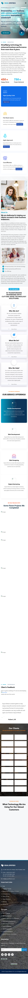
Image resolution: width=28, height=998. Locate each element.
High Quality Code (9, 95)
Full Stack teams (8, 118)
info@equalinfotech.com (9, 879)
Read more (6, 102)
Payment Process (7, 888)
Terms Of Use (6, 896)
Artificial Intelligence (8, 931)
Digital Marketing (14, 484)
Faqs (4, 886)
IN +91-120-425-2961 (8, 876)
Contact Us (5, 904)
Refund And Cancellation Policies (11, 891)
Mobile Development (14, 408)
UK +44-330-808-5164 (9, 874)
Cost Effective (7, 162)
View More (14, 329)
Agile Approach (8, 140)
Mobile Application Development (11, 918)
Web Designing (14, 460)
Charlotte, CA (13, 722)
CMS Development (7, 929)
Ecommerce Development (9, 921)
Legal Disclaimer (7, 899)
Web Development (14, 434)
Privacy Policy (6, 894)
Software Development (8, 923)
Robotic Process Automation (9, 934)
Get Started (6, 32)
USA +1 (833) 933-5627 (9, 872)
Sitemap (5, 901)
